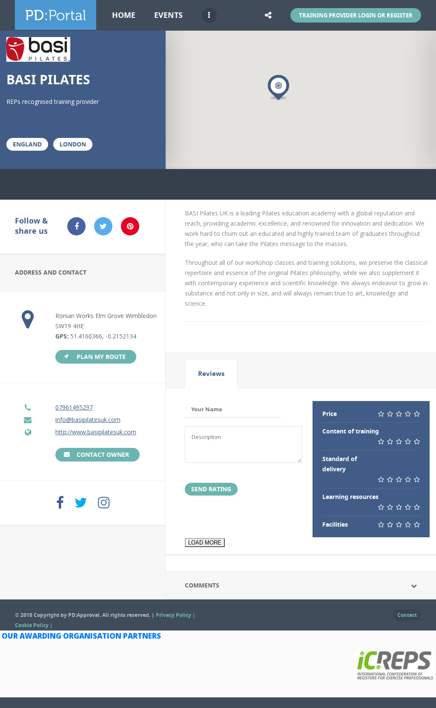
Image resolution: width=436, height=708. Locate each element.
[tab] (211, 373)
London (73, 144)
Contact (407, 615)
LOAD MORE (204, 542)
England (27, 144)
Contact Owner (103, 454)
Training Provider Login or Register (356, 15)
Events (168, 15)
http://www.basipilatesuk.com (95, 432)
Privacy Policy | (175, 615)
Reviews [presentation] (211, 373)
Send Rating (211, 489)
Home (123, 15)
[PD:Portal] (55, 24)
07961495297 (74, 407)
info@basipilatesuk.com (87, 420)
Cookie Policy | (34, 625)
